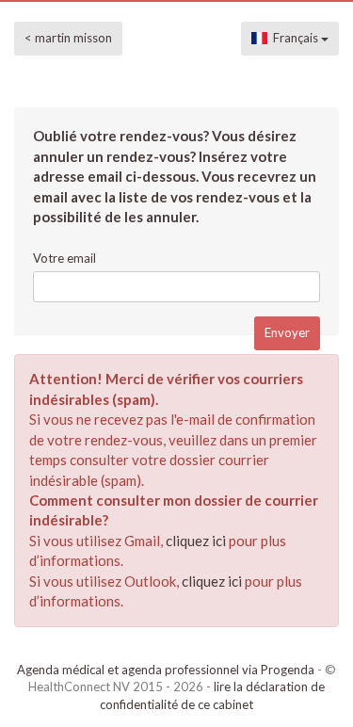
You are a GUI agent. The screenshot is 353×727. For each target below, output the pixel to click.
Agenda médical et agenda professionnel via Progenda (165, 669)
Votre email (64, 258)
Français (294, 37)
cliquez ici (196, 540)
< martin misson (68, 37)
